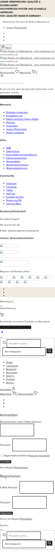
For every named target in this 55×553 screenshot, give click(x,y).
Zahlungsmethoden (16, 158)
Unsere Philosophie (16, 27)
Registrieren (21, 467)
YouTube (10, 193)
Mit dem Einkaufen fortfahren (15, 327)
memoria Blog (13, 203)
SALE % (10, 376)
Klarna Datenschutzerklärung (21, 154)
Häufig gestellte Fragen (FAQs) (22, 119)
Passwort (6, 445)
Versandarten (13, 161)
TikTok (9, 190)
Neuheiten (11, 372)
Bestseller (11, 369)
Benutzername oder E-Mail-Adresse (21, 422)
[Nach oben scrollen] (2, 333)
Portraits (10, 122)
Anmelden (5, 462)
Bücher (10, 382)
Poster (9, 362)
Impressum (12, 125)
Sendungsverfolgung (17, 164)
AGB (8, 148)
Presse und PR (13, 200)
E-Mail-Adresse (9, 487)
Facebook (11, 186)
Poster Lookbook (15, 132)
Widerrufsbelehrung (16, 168)
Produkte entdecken (17, 112)
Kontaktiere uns (14, 115)
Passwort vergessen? (39, 455)
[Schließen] (1, 305)
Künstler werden (15, 197)
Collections (12, 365)
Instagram (11, 183)
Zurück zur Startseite (11, 97)
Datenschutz (13, 151)
